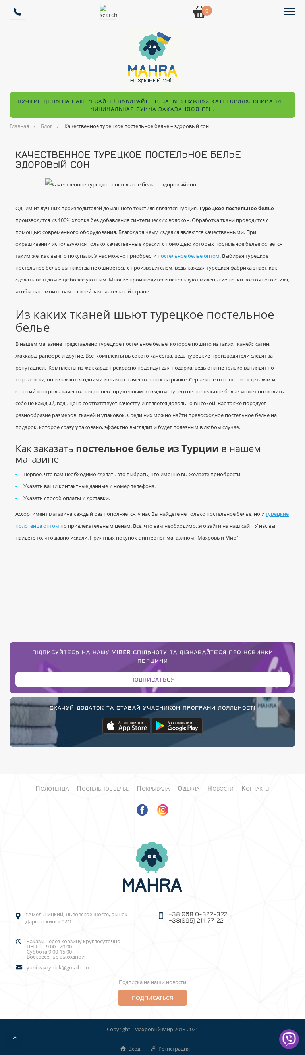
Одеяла (188, 788)
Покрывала (153, 788)
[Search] (108, 11)
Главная (19, 126)
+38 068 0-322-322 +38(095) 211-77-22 (198, 917)
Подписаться (152, 679)
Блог (46, 126)
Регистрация (174, 1048)
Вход (134, 1048)
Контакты (255, 788)
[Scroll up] (15, 1040)
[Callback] (17, 12)
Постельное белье (103, 788)
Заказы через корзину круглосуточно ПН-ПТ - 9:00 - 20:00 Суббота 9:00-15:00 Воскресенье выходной (73, 949)
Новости (220, 788)
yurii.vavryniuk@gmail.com (59, 967)
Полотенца (52, 788)
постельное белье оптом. (189, 255)
